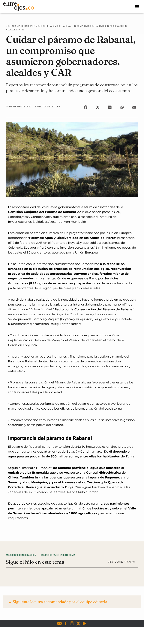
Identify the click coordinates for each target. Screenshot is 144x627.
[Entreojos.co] (20, 6)
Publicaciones (26, 26)
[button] (85, 107)
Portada (11, 26)
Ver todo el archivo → (123, 561)
